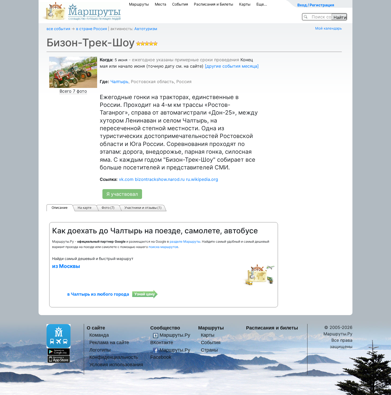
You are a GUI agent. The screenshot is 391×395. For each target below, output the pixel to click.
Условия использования (116, 364)
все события (58, 28)
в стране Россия (91, 28)
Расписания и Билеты (213, 4)
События (180, 4)
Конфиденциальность (113, 357)
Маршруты (139, 4)
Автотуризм (145, 28)
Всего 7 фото (73, 91)
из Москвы (66, 266)
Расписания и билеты (272, 328)
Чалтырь (119, 81)
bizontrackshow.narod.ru (160, 179)
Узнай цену (144, 294)
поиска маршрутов (163, 247)
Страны (209, 350)
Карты (245, 4)
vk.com (126, 179)
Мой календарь (328, 28)
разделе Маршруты (185, 241)
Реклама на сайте (109, 342)
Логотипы (100, 350)
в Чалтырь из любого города (98, 294)
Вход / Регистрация (315, 5)
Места (160, 4)
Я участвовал (122, 194)
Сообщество (165, 328)
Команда (99, 335)
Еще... (261, 4)
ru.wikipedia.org (202, 179)
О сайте (96, 328)
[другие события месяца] (232, 66)
